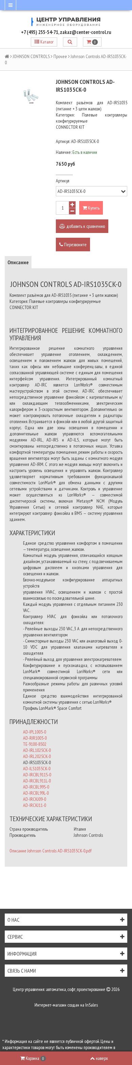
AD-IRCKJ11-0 (34, 805)
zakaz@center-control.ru (85, 32)
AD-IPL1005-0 (34, 732)
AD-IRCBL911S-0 (37, 775)
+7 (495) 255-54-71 (39, 32)
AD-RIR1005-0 (35, 738)
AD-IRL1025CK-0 (37, 750)
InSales (91, 1005)
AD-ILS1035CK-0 (36, 768)
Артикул (62, 181)
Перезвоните (75, 244)
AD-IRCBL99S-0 (36, 787)
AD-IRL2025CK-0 (37, 756)
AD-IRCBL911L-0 (37, 781)
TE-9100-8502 (34, 744)
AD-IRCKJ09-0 (34, 799)
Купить (93, 208)
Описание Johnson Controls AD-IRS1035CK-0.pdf (50, 851)
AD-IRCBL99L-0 (36, 793)
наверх (102, 1058)
